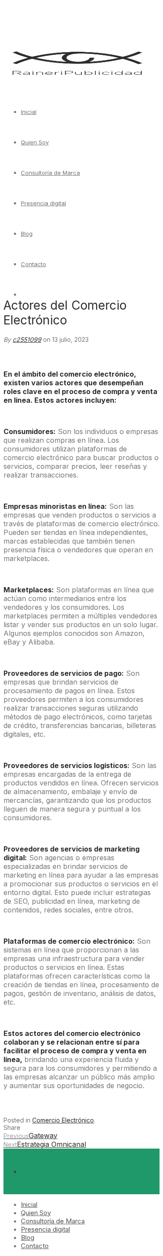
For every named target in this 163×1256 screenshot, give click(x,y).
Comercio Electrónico (63, 1120)
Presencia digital (43, 203)
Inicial (29, 111)
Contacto (33, 264)
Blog (27, 233)
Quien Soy (35, 142)
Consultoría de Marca (50, 172)
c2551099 (27, 339)
